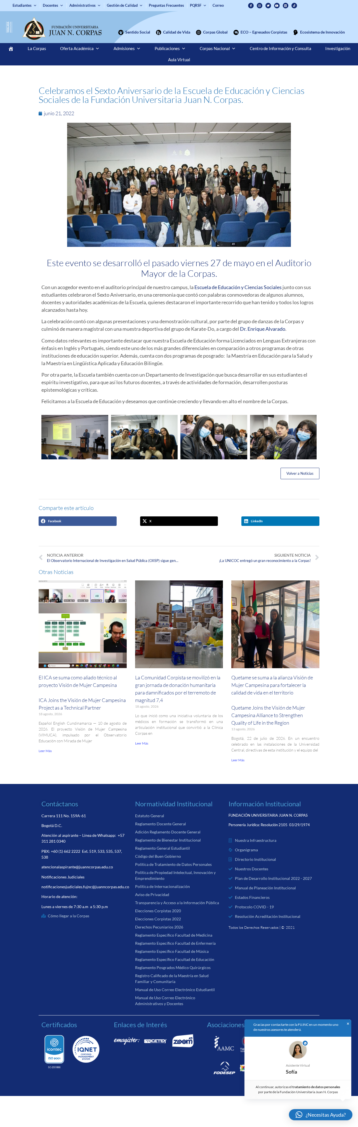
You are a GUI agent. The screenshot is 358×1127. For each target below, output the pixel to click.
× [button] (348, 1023)
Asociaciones (225, 1024)
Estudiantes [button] (22, 5)
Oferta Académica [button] (77, 48)
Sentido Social (137, 32)
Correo (218, 5)
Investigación (337, 48)
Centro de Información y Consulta (280, 48)
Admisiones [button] (124, 48)
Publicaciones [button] (167, 48)
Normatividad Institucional (174, 804)
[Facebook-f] (251, 5)
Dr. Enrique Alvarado (262, 329)
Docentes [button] (50, 5)
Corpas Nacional (215, 48)
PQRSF (195, 5)
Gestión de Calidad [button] (122, 5)
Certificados (59, 1024)
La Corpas (37, 48)
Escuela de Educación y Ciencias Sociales (238, 287)
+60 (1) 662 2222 (65, 851)
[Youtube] (277, 5)
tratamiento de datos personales (316, 1087)
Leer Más (45, 751)
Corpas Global (215, 32)
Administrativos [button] (82, 5)
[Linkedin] (285, 5)
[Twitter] (268, 5)
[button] (78, 521)
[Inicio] (11, 48)
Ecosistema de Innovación (322, 32)
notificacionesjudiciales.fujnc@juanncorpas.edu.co (85, 886)
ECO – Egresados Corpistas (264, 32)
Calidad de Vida (176, 32)
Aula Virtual (179, 59)
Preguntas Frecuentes (166, 5)
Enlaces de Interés (140, 1024)
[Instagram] (259, 5)
